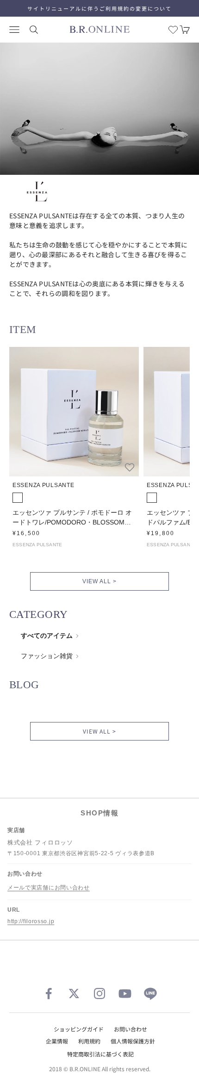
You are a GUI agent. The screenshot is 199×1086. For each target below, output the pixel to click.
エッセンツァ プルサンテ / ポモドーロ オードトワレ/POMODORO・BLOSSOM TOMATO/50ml (72, 518)
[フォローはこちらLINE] (150, 993)
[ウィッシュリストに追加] (129, 467)
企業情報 (57, 1041)
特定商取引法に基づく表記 (100, 1054)
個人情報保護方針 (133, 1041)
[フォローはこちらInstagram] (99, 993)
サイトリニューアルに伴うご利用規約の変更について (99, 8)
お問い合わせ (130, 1029)
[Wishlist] (173, 29)
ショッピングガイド (79, 1029)
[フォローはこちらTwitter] (74, 993)
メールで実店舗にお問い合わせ (48, 887)
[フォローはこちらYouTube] (125, 993)
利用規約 (89, 1041)
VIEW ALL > (99, 581)
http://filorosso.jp (30, 921)
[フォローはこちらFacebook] (49, 993)
